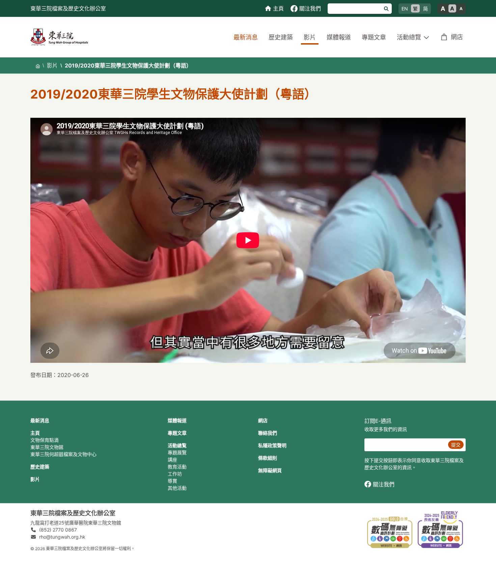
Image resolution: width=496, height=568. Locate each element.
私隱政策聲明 (272, 445)
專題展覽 (177, 452)
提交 (456, 445)
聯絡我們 (267, 433)
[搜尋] (386, 8)
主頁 (35, 433)
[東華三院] (59, 36)
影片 (310, 37)
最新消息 (245, 37)
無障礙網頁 (270, 470)
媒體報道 (339, 37)
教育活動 (177, 466)
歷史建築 (281, 37)
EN (405, 8)
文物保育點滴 (44, 440)
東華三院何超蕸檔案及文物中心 (63, 454)
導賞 (172, 481)
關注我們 (383, 484)
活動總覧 (177, 445)
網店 (457, 36)
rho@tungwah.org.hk (62, 537)
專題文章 (374, 37)
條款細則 (267, 458)
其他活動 (177, 488)
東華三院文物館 (46, 447)
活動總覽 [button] (409, 37)
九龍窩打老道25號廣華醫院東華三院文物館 (75, 522)
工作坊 (175, 474)
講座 (172, 459)
